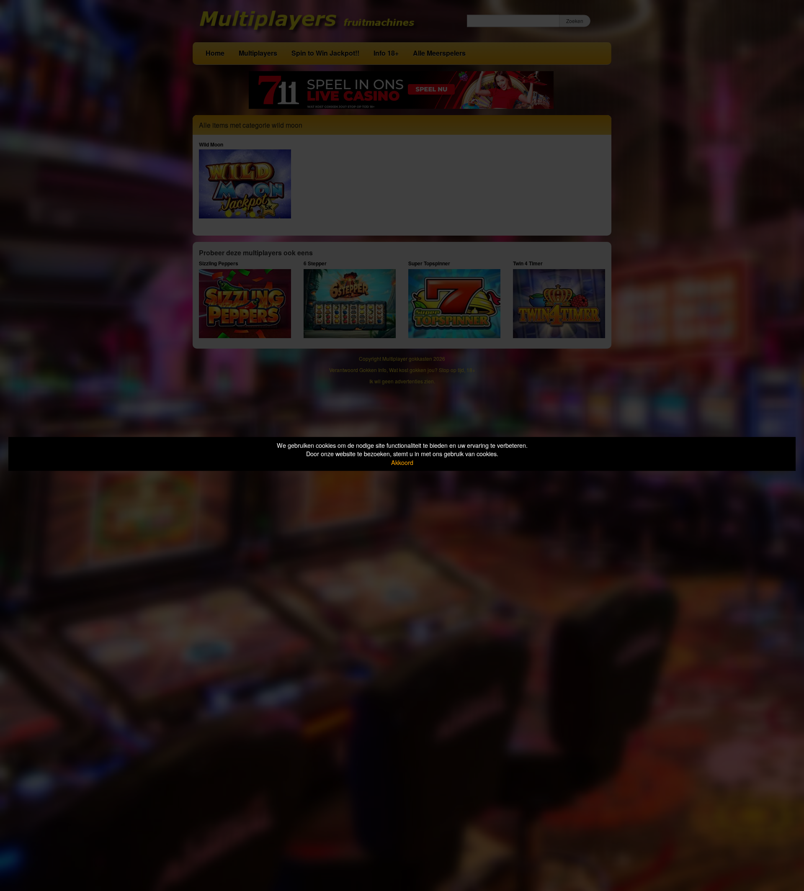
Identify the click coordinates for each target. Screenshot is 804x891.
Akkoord (402, 462)
